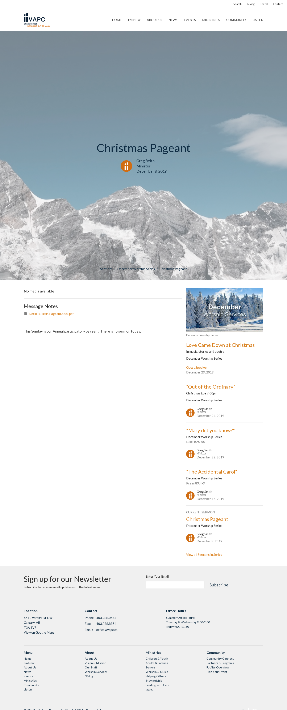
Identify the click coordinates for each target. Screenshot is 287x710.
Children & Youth (157, 658)
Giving (251, 4)
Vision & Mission (95, 663)
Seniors (150, 667)
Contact (278, 4)
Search (237, 4)
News (173, 20)
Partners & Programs (220, 663)
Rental (264, 4)
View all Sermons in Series (204, 554)
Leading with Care (157, 685)
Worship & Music (157, 671)
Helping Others (156, 676)
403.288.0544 (106, 618)
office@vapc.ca (106, 630)
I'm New (134, 20)
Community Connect (220, 658)
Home (117, 20)
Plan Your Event (217, 671)
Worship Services (96, 671)
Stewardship (154, 680)
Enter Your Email (157, 576)
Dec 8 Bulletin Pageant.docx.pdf (51, 314)
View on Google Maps (39, 632)
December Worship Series (136, 269)
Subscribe (218, 584)
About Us (154, 20)
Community (236, 20)
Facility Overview (218, 667)
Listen (258, 20)
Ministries (211, 20)
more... (150, 689)
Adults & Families (157, 663)
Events (190, 20)
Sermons (106, 269)
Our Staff (91, 667)
